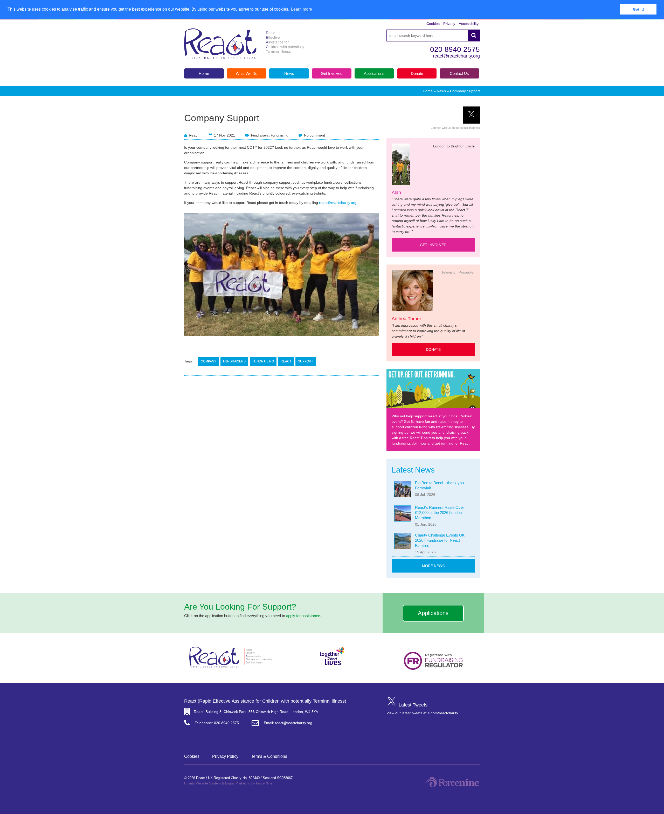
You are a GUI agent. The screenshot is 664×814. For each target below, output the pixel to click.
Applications (433, 613)
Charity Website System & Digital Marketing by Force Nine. (228, 783)
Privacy (449, 24)
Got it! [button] (638, 9)
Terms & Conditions (269, 756)
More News (433, 566)
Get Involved (433, 245)
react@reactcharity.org (456, 56)
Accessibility (469, 24)
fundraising (263, 361)
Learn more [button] (301, 9)
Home (428, 91)
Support (305, 361)
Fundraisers (260, 135)
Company (208, 361)
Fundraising (279, 135)
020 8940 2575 (455, 49)
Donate (433, 349)
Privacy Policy (225, 756)
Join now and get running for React (440, 443)
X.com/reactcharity (442, 713)
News (441, 91)
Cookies (433, 24)
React (286, 361)
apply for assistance (303, 615)
